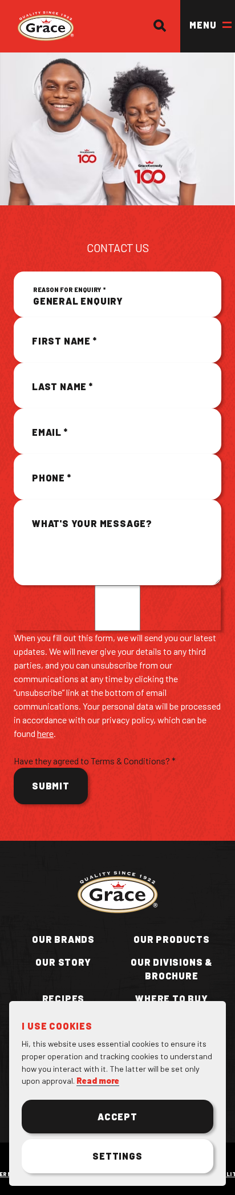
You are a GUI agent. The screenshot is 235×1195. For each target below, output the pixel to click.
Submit (51, 785)
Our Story (63, 962)
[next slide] (66, 568)
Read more (97, 1080)
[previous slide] (30, 568)
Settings (117, 1156)
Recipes (63, 998)
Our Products (171, 939)
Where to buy (171, 998)
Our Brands (63, 939)
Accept (117, 1116)
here (45, 733)
